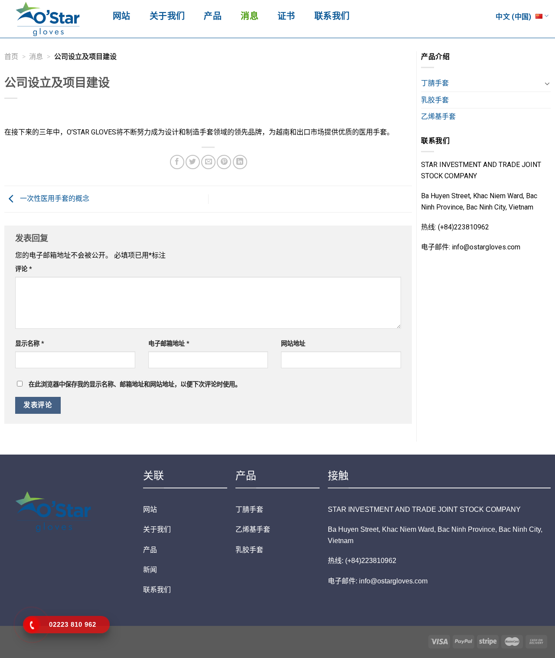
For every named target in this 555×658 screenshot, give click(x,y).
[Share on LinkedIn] (240, 162)
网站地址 (293, 343)
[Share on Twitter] (193, 162)
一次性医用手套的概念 (53, 198)
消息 (249, 16)
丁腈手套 (435, 83)
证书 (286, 16)
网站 (122, 16)
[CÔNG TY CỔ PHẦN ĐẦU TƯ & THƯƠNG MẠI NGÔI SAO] (50, 19)
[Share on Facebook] (177, 162)
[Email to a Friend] (208, 162)
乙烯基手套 (438, 116)
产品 (213, 16)
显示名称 (29, 343)
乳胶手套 (435, 100)
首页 (11, 56)
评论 (23, 269)
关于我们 (167, 16)
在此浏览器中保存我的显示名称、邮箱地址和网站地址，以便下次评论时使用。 (135, 384)
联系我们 (332, 16)
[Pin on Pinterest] (224, 162)
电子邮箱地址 (168, 343)
